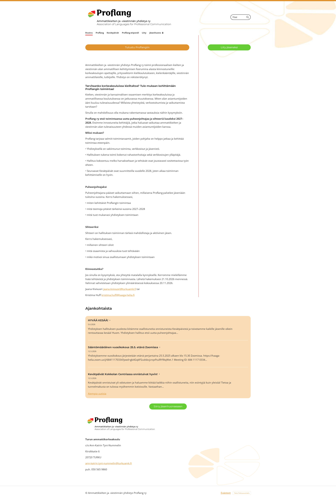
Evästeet (226, 493)
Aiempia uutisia (97, 393)
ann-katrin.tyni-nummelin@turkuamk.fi (108, 463)
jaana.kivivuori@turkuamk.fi (119, 289)
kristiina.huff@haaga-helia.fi (118, 295)
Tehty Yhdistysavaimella (242, 493)
